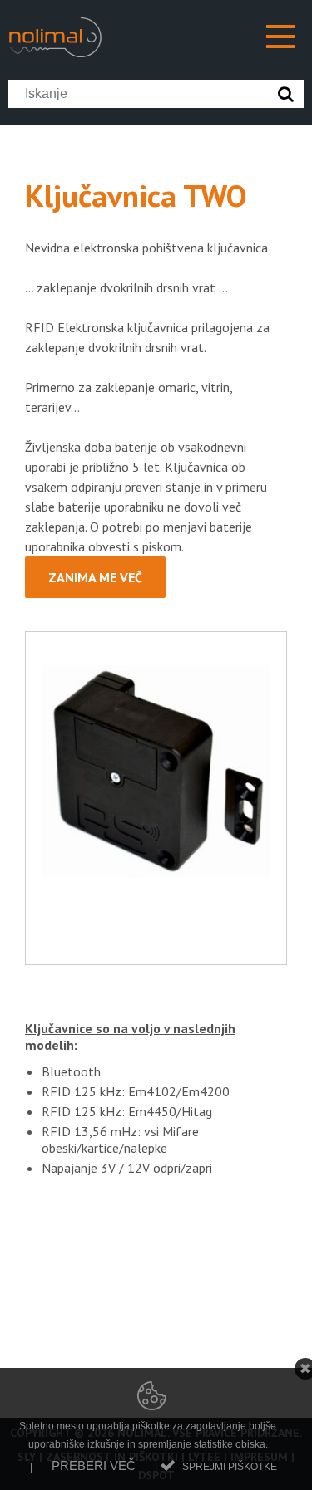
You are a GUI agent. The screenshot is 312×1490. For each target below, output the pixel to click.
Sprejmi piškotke (229, 1467)
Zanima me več (95, 577)
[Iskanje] (289, 94)
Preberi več (94, 1465)
